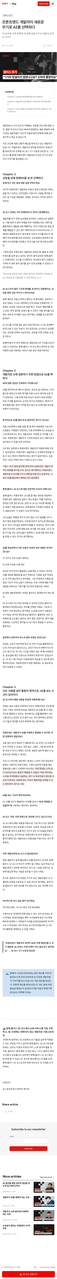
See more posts (46, 1177)
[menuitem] (47, 45)
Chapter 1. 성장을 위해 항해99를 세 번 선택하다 (25, 97)
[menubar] (47, 45)
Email (12, 1136)
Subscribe (29, 1148)
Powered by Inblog (47, 1267)
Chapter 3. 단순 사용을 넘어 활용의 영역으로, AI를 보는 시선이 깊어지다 (29, 110)
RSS (35, 1267)
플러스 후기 (8, 15)
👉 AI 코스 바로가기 (28, 1274)
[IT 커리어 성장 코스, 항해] (5, 4)
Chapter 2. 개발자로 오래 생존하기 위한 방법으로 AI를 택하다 (29, 102)
